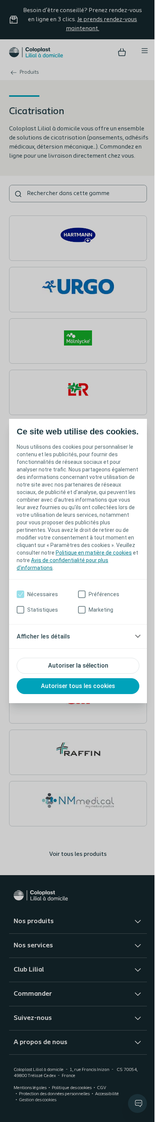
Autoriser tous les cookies (75, 691)
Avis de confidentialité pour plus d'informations (74, 573)
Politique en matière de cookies (69, 566)
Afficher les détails (43, 641)
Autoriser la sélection (75, 670)
